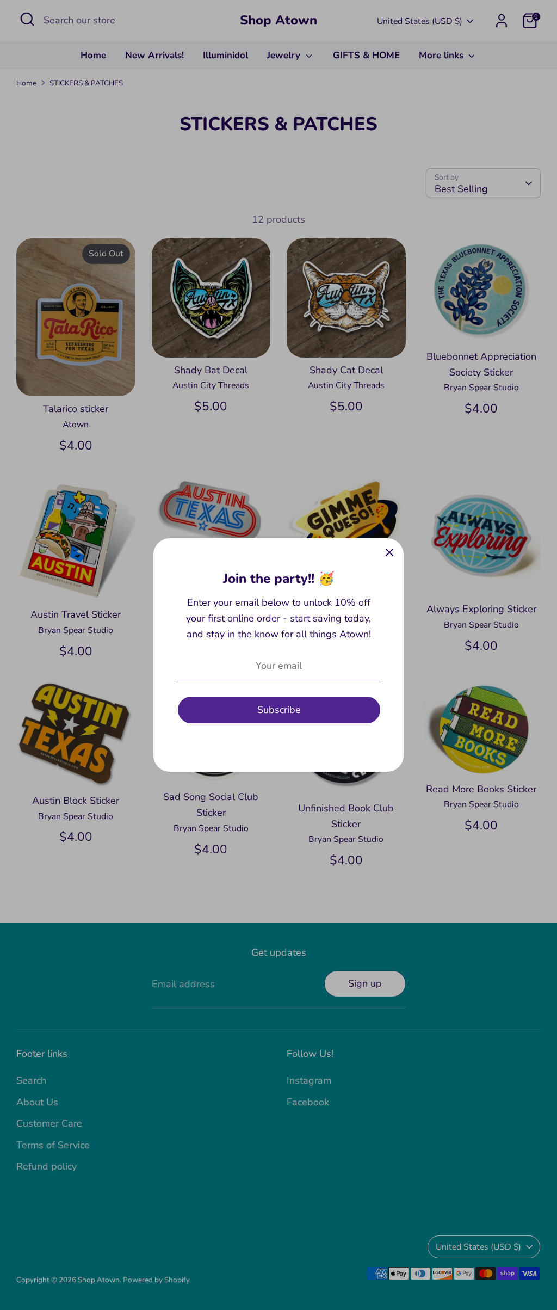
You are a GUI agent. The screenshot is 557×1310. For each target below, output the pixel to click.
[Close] (389, 552)
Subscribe (279, 709)
